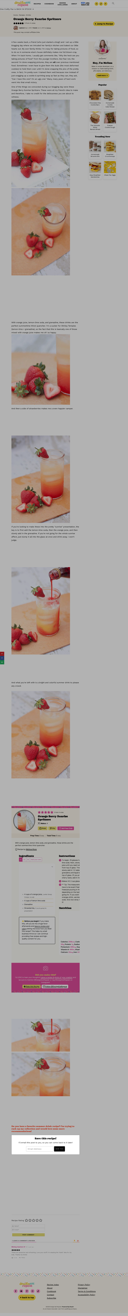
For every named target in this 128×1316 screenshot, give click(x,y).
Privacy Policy (84, 1284)
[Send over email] (2, 662)
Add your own (36, 859)
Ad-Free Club (66, 828)
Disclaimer (82, 1288)
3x (28, 859)
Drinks (28, 15)
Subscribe (51, 1298)
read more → (102, 75)
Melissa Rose (31, 849)
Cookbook (49, 4)
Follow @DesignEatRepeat (56, 986)
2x (24, 859)
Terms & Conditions (87, 1291)
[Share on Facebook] (2, 658)
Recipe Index (53, 1284)
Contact (50, 1295)
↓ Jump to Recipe (104, 24)
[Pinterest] (105, 4)
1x (20, 859)
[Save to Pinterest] (2, 654)
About (74, 4)
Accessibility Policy (86, 1295)
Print (44, 828)
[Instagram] (96, 4)
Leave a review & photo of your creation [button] (56, 977)
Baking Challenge (63, 4)
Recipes (37, 4)
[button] (14, 23)
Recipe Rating (18, 1220)
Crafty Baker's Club (85, 3)
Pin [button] (53, 828)
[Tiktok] (101, 4)
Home (15, 15)
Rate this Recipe (32, 986)
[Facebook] (16, 1291)
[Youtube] (21, 1291)
